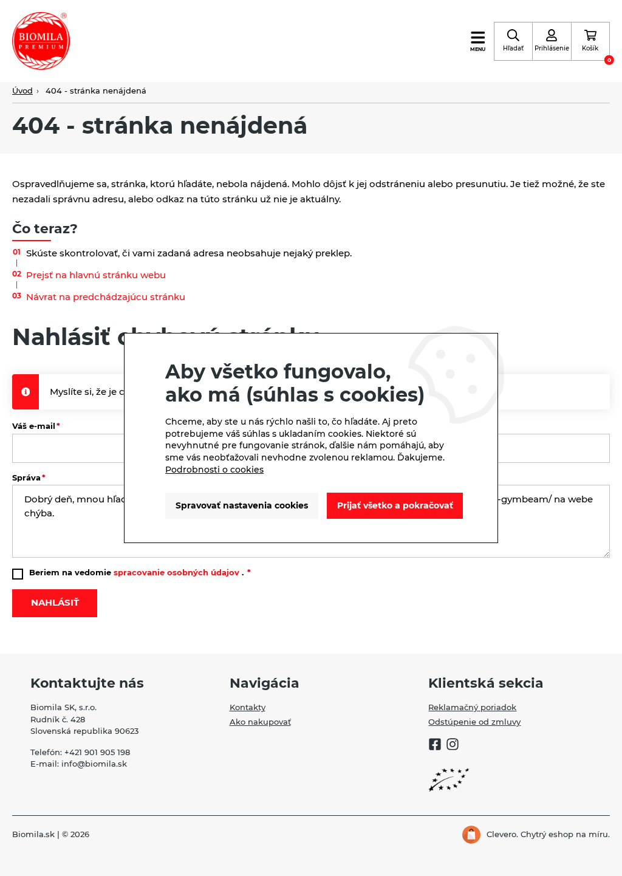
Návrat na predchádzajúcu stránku (105, 297)
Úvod (22, 90)
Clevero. (502, 834)
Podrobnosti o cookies (214, 469)
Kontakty (247, 707)
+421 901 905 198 (97, 752)
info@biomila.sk (94, 763)
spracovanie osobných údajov (176, 572)
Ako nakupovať (260, 722)
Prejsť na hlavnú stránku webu (96, 275)
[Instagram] (452, 745)
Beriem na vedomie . (137, 572)
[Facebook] (435, 745)
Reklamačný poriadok (472, 707)
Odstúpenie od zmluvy (474, 722)
